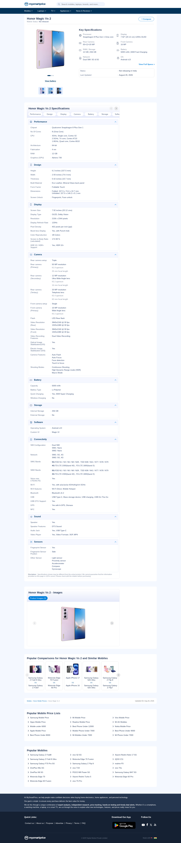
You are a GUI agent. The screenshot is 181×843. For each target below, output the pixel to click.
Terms (76, 823)
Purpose (49, 823)
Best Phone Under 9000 (125, 731)
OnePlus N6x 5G (37, 768)
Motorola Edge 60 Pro (124, 777)
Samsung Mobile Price (39, 718)
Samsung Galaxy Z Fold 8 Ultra (43, 759)
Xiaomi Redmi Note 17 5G (126, 755)
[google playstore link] (124, 828)
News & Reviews (83, 11)
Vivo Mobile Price (122, 718)
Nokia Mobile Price (123, 726)
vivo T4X (76, 768)
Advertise (59, 823)
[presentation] (111, 108)
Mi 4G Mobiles (121, 722)
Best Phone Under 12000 (83, 726)
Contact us (29, 823)
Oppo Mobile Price (38, 722)
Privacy (69, 823)
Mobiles (27, 11)
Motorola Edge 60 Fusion (40, 781)
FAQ (83, 823)
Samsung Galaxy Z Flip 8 (83, 763)
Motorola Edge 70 (37, 777)
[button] (59, 4)
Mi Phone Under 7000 (124, 735)
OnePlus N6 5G (36, 772)
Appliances (64, 11)
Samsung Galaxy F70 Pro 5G (42, 763)
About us (40, 823)
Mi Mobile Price (78, 718)
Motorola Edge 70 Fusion (83, 759)
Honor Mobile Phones (40, 701)
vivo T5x (118, 768)
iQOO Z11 (119, 759)
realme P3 (119, 763)
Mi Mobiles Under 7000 (82, 735)
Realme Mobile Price (81, 722)
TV (52, 11)
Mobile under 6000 (38, 726)
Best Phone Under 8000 (40, 735)
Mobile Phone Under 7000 (83, 731)
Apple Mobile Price (38, 731)
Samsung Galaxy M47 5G (125, 772)
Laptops (40, 11)
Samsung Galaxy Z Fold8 (40, 755)
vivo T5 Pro (77, 781)
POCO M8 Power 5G (81, 772)
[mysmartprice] (35, 4)
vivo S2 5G (77, 755)
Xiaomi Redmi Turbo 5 (81, 777)
